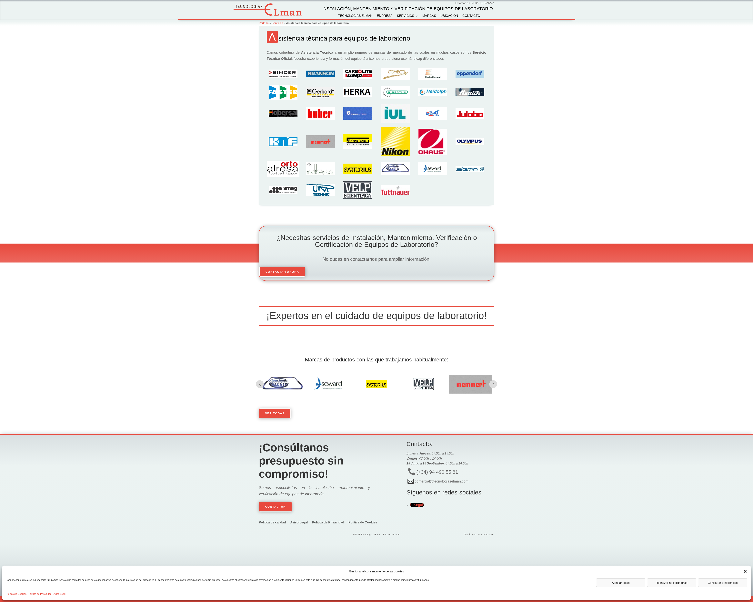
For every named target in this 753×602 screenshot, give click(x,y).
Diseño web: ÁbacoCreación (479, 534)
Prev (260, 384)
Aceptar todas (621, 582)
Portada (264, 22)
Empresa (385, 15)
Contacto (471, 15)
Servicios (405, 15)
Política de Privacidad (40, 594)
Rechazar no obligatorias (672, 582)
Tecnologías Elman (355, 15)
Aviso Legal (60, 594)
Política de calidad (272, 522)
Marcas (429, 15)
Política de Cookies (16, 594)
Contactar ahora (282, 271)
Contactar (275, 506)
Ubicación (449, 15)
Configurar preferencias (723, 582)
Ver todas (275, 413)
